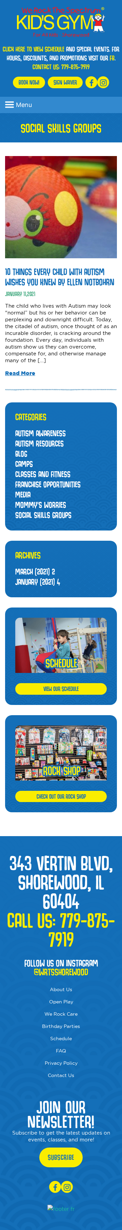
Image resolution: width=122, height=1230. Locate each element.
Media (22, 494)
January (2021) (37, 581)
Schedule (61, 1038)
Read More (20, 373)
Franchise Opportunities (48, 484)
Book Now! (29, 82)
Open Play (61, 1001)
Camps (24, 464)
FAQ (61, 1051)
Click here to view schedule (33, 49)
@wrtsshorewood (61, 972)
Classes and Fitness (42, 474)
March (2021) (35, 571)
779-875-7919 (75, 66)
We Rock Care (61, 1014)
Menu (24, 104)
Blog (21, 453)
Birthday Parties (61, 1026)
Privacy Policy (61, 1063)
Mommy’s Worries (40, 504)
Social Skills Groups (43, 515)
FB (112, 57)
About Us (61, 989)
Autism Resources (39, 443)
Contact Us (61, 1075)
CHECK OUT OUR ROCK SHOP (61, 796)
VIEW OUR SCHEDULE (61, 689)
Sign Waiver (65, 82)
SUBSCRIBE (61, 1157)
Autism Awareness (40, 433)
